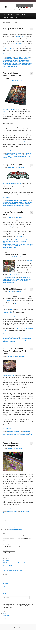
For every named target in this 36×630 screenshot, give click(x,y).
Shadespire (11, 64)
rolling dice (16, 203)
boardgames (6, 60)
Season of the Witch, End (9, 568)
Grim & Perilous (22, 338)
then (11, 309)
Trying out (25, 200)
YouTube (5, 590)
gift (3, 61)
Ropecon (13, 277)
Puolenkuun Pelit (7, 48)
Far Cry (22, 60)
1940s (11, 538)
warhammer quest (28, 434)
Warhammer (17, 64)
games (17, 202)
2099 (21, 535)
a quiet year (12, 535)
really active (15, 316)
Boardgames (10, 200)
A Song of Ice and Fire (18, 538)
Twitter (11, 17)
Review (27, 154)
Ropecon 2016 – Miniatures (14, 254)
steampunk (20, 280)
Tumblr (4, 593)
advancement (16, 535)
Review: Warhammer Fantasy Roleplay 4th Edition (12, 75)
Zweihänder (5, 341)
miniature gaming (21, 61)
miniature (5, 203)
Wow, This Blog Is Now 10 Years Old (12, 570)
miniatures (9, 63)
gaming (30, 202)
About (16, 17)
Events (9, 240)
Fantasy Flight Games (14, 60)
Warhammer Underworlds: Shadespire (12, 183)
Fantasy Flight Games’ (8, 375)
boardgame (5, 202)
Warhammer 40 (27, 246)
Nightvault (15, 63)
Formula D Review (7, 565)
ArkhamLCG (16, 58)
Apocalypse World (7, 312)
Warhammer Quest (7, 379)
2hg (29, 535)
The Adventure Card (24, 433)
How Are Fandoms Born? (16, 529)
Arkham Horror (26, 57)
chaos (28, 277)
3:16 (23, 535)
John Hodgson (16, 154)
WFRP (8, 66)
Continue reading (7, 53)
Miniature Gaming (18, 200)
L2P (26, 241)
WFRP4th (5, 157)
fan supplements (9, 300)
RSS (4, 576)
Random (9, 57)
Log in (4, 613)
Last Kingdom (13, 61)
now (7, 309)
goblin (8, 279)
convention (5, 241)
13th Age (4, 538)
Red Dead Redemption (23, 63)
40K (18, 240)
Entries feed (6, 615)
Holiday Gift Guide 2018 (13, 28)
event (10, 241)
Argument (23, 511)
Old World (23, 154)
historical (17, 279)
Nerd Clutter (6, 560)
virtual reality (12, 246)
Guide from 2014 (20, 36)
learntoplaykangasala (15, 243)
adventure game (5, 535)
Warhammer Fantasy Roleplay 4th (11, 109)
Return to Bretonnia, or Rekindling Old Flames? (13, 444)
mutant (7, 280)
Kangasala (22, 241)
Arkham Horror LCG (7, 58)
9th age (21, 240)
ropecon (15, 280)
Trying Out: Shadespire (12, 164)
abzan (26, 538)
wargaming (27, 203)
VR (16, 246)
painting (11, 280)
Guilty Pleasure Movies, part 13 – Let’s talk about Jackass (18, 563)
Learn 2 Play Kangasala (10, 226)
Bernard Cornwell (23, 58)
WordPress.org (7, 619)
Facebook (5, 17)
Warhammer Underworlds (15, 205)
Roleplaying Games (16, 153)
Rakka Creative (12, 244)
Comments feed (7, 617)
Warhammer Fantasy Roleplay (19, 156)
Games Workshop (23, 202)
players (4, 512)
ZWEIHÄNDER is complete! (14, 289)
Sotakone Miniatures (21, 244)
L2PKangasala (6, 243)
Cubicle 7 (5, 111)
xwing (10, 247)
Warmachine (6, 247)
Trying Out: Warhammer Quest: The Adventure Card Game (14, 351)
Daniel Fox (17, 328)
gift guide (7, 61)
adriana (8, 538)
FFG (30, 60)
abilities (9, 535)
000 (16, 240)
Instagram (5, 583)
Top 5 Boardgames (17, 43)
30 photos (29, 260)
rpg (3, 340)
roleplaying (28, 338)
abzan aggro (26, 535)
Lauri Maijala (22, 31)
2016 (19, 535)
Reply (10, 157)
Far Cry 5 (26, 60)
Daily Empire (18, 304)
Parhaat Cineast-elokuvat (15, 526)
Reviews (9, 153)
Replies (11, 282)
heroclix (12, 279)
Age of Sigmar (19, 57)
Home (4, 14)
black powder (23, 277)
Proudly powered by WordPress (18, 627)
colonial (4, 279)
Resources (10, 14)
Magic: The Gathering (21, 14)
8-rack (23, 538)
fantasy (7, 338)
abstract (13, 538)
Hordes (17, 241)
